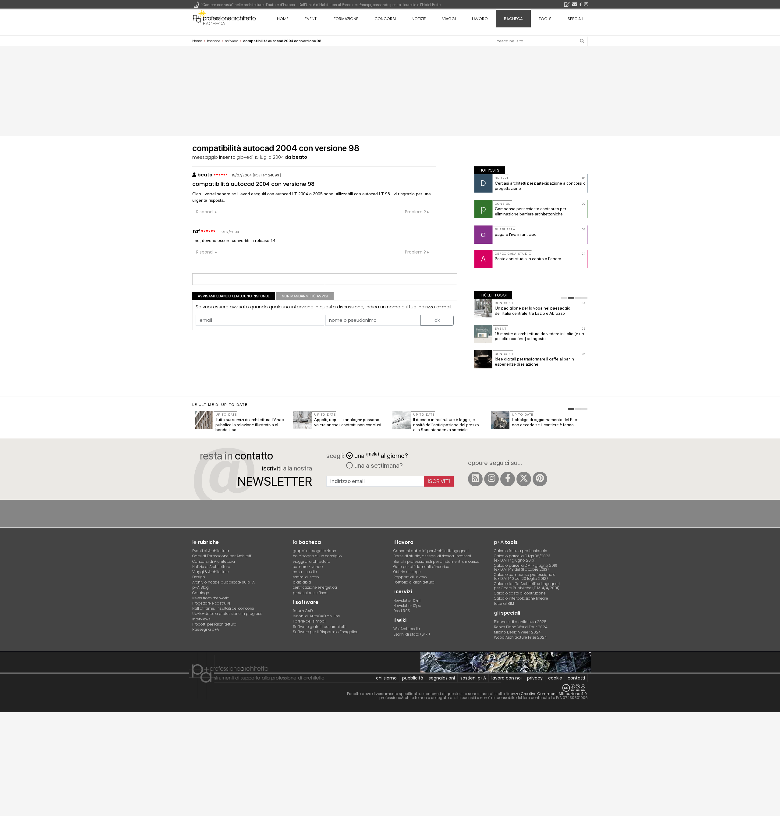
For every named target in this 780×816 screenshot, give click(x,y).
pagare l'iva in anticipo (516, 234)
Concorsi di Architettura (213, 561)
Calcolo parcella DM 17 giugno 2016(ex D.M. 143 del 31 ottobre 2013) (525, 567)
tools (545, 19)
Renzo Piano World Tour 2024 (521, 627)
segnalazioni (442, 678)
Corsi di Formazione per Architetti (222, 556)
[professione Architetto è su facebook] (507, 479)
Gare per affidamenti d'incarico (421, 566)
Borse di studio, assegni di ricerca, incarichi (432, 556)
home (283, 19)
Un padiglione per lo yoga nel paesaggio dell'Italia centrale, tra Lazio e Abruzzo (532, 311)
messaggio (205, 157)
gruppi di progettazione (314, 550)
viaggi (449, 19)
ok (437, 320)
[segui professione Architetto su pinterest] (540, 479)
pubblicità (412, 678)
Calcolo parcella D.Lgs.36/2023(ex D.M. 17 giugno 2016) (522, 557)
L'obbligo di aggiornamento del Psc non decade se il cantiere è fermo (544, 422)
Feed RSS (401, 610)
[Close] (4, 719)
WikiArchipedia (406, 628)
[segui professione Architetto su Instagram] (491, 479)
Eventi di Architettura (210, 550)
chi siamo (386, 678)
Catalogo (200, 592)
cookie (555, 678)
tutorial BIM (504, 603)
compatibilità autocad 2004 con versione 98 (253, 184)
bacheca (214, 23)
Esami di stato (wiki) (411, 634)
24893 (273, 175)
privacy (535, 678)
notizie (419, 19)
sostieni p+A (473, 678)
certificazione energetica (315, 587)
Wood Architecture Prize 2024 (520, 637)
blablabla (302, 582)
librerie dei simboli (309, 621)
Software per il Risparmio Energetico (326, 631)
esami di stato (306, 577)
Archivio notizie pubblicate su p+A (223, 582)
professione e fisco (310, 592)
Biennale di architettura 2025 (520, 621)
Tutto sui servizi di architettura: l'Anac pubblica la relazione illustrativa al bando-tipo (249, 424)
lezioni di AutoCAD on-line (316, 616)
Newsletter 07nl (406, 600)
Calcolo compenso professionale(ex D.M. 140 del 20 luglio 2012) (524, 576)
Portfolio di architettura (413, 582)
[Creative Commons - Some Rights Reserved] (390, 688)
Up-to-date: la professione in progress (227, 613)
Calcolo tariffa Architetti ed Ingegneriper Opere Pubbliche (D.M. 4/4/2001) (527, 585)
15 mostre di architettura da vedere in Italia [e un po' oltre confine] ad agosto (539, 336)
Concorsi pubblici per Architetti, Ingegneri (431, 550)
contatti (576, 678)
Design (198, 577)
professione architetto (224, 18)
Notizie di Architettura (211, 566)
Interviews (201, 619)
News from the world (210, 598)
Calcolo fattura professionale (520, 550)
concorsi (385, 19)
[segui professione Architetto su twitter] (523, 479)
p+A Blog (200, 587)
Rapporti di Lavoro (410, 577)
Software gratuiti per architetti (319, 626)
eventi (311, 19)
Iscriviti (439, 481)
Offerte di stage (407, 571)
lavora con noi (506, 678)
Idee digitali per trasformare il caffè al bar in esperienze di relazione (534, 362)
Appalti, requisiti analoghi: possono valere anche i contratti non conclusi (347, 422)
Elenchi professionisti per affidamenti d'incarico (436, 561)
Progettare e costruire (211, 603)
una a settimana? (378, 465)
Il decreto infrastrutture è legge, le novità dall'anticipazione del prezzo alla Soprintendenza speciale (446, 424)
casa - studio (305, 571)
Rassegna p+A (205, 629)
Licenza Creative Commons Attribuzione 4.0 (546, 693)
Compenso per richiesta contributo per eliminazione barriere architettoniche (530, 211)
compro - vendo (308, 566)
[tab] (564, 298)
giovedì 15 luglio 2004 (260, 157)
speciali (575, 19)
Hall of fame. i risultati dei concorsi (223, 608)
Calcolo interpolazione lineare (521, 598)
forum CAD (303, 610)
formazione (346, 19)
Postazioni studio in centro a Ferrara (528, 258)
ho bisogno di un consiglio (317, 556)
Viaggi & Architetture (210, 571)
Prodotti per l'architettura (214, 624)
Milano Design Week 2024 (517, 632)
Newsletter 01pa (407, 605)
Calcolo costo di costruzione (520, 593)
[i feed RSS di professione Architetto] (475, 479)
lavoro (480, 19)
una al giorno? (381, 455)
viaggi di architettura (311, 561)
